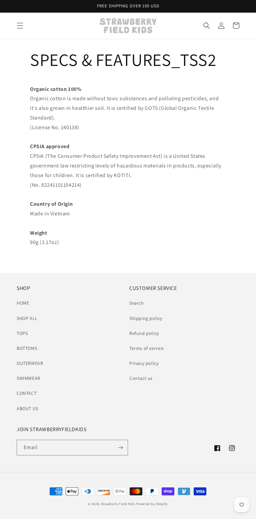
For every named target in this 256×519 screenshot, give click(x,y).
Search (136, 303)
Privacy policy (143, 363)
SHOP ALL (27, 318)
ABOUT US (27, 408)
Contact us (141, 378)
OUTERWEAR (30, 363)
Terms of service (146, 348)
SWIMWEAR (28, 378)
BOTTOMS (27, 348)
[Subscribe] (120, 447)
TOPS (22, 333)
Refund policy (144, 333)
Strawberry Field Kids (118, 504)
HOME (23, 303)
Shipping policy (145, 318)
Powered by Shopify (152, 504)
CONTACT (26, 393)
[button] (20, 25)
